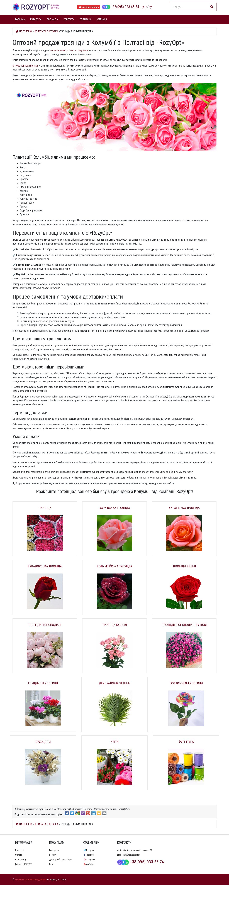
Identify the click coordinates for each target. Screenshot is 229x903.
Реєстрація (54, 850)
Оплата (18, 855)
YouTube (90, 864)
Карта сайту (20, 859)
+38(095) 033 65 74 (125, 7)
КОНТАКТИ (69, 19)
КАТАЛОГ (35, 19)
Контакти (19, 850)
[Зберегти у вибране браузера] (99, 813)
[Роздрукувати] (104, 813)
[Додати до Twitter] (72, 813)
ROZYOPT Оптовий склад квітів (30, 879)
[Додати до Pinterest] (88, 813)
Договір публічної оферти (60, 859)
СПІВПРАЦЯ (85, 19)
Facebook (90, 855)
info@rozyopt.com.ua (132, 855)
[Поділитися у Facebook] (67, 813)
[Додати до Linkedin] (93, 813)
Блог (51, 864)
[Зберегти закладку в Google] (77, 813)
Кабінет (52, 855)
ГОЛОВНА (20, 19)
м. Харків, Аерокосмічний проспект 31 (134, 850)
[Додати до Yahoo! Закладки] (83, 813)
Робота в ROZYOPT (23, 864)
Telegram (90, 850)
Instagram (90, 859)
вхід (90, 7)
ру (150, 7)
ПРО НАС (52, 19)
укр (144, 7)
